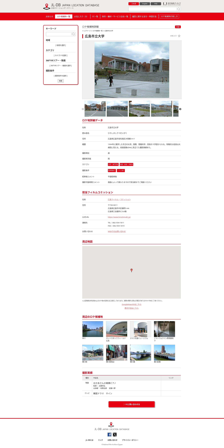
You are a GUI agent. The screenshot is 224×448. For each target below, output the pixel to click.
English (144, 4)
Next (180, 109)
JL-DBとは (89, 440)
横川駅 (84, 362)
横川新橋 (157, 362)
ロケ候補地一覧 (63, 16)
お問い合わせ (112, 440)
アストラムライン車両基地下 (163, 339)
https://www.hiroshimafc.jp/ (119, 217)
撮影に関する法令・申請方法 (144, 16)
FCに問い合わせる (133, 404)
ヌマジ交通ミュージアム (139, 338)
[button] (131, 270)
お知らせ (49, 16)
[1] (178, 9)
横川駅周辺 (110, 362)
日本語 (133, 4)
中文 (155, 4)
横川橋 (132, 362)
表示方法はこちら (132, 308)
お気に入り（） (81, 16)
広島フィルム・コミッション (119, 199)
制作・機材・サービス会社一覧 (115, 16)
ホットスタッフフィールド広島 (116, 339)
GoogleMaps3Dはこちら (131, 304)
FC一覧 (95, 16)
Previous (83, 109)
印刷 (178, 27)
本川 (84, 338)
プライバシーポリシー (130, 440)
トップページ (86, 31)
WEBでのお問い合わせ (117, 231)
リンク (100, 440)
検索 (60, 81)
